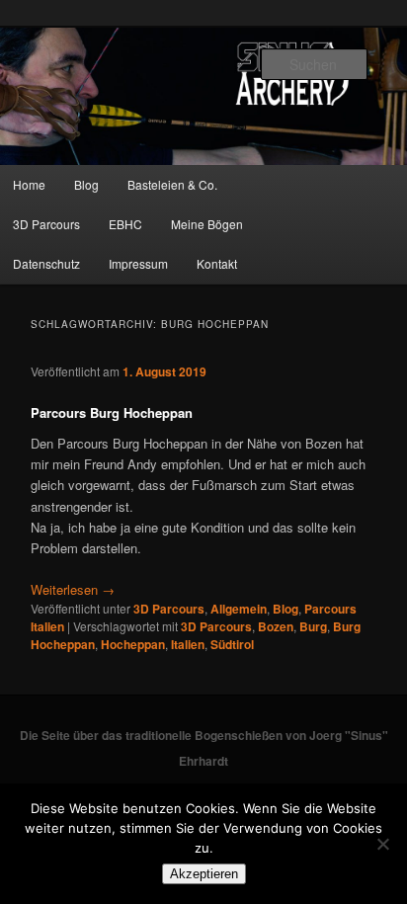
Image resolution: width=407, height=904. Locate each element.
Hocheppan (133, 644)
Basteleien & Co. (172, 184)
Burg (313, 626)
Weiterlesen (73, 589)
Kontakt (217, 263)
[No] (382, 844)
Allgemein (238, 608)
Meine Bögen (207, 223)
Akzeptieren (204, 873)
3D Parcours (168, 608)
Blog (86, 184)
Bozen (275, 626)
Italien (187, 644)
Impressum (138, 263)
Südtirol (232, 644)
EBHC (125, 223)
